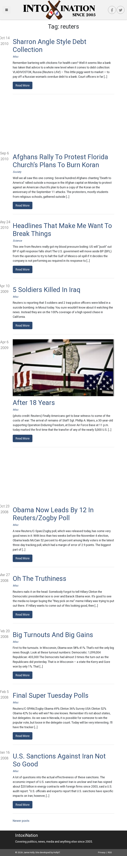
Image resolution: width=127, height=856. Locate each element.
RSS (110, 852)
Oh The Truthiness (39, 579)
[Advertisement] (63, 122)
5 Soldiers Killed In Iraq (46, 290)
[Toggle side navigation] (6, 10)
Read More (23, 85)
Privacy (101, 852)
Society (17, 171)
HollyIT (56, 852)
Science (17, 240)
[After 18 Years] (63, 367)
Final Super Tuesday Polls (50, 695)
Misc (15, 56)
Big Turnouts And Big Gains (53, 635)
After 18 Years (34, 403)
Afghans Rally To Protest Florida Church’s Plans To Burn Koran (60, 161)
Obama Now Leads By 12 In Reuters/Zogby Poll (53, 514)
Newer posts (21, 820)
